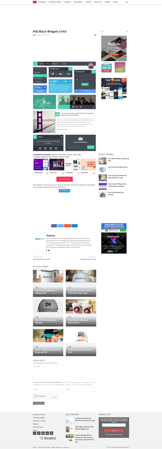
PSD (34, 35)
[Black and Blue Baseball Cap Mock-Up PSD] (48, 335)
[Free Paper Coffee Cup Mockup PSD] (81, 306)
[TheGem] (114, 88)
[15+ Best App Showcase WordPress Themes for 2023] (70, 420)
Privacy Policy (42, 447)
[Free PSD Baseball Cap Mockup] (48, 305)
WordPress (42, 2)
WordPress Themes (55, 2)
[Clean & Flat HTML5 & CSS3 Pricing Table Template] (103, 186)
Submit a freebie (50, 447)
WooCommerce (38, 427)
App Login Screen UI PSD (41, 259)
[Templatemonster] (106, 67)
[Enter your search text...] (127, 31)
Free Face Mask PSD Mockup (117, 167)
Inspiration (98, 2)
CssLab (127, 447)
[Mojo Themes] (120, 67)
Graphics (88, 2)
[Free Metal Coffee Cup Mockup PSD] (48, 276)
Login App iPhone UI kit (88, 259)
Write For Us (59, 447)
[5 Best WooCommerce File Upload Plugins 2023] (70, 429)
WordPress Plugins (39, 418)
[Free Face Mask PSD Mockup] (103, 169)
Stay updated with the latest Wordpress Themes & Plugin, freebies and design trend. (114, 420)
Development (78, 2)
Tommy (50, 235)
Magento (36, 424)
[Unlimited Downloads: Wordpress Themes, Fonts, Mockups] (64, 167)
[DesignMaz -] (34, 2)
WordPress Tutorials (39, 421)
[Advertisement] (81, 15)
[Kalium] (114, 48)
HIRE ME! (115, 2)
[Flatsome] (114, 227)
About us (35, 447)
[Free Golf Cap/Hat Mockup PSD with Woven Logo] (81, 276)
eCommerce (67, 2)
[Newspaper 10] (114, 243)
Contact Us (66, 447)
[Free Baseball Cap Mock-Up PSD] (81, 336)
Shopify (35, 430)
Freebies (107, 2)
